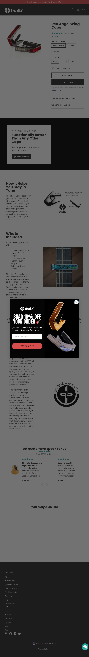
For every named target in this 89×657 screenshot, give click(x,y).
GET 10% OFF (27, 346)
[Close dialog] (76, 302)
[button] (85, 646)
